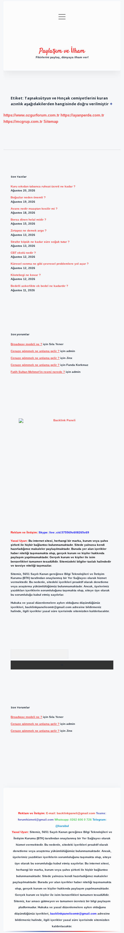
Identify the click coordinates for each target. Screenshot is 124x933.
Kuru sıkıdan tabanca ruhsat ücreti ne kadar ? (43, 186)
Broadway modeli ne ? (26, 344)
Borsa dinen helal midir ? (28, 219)
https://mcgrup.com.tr (22, 121)
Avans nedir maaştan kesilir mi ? (34, 208)
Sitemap (51, 121)
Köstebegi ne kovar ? (26, 274)
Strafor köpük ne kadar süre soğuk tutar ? (40, 241)
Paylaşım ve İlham (62, 51)
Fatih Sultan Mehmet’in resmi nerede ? (38, 371)
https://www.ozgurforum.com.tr (31, 115)
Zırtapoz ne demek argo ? (28, 230)
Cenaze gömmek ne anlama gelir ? (35, 351)
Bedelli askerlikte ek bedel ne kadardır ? (39, 285)
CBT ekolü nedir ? (23, 252)
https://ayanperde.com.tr (82, 115)
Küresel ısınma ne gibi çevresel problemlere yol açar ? (50, 263)
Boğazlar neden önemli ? (28, 197)
